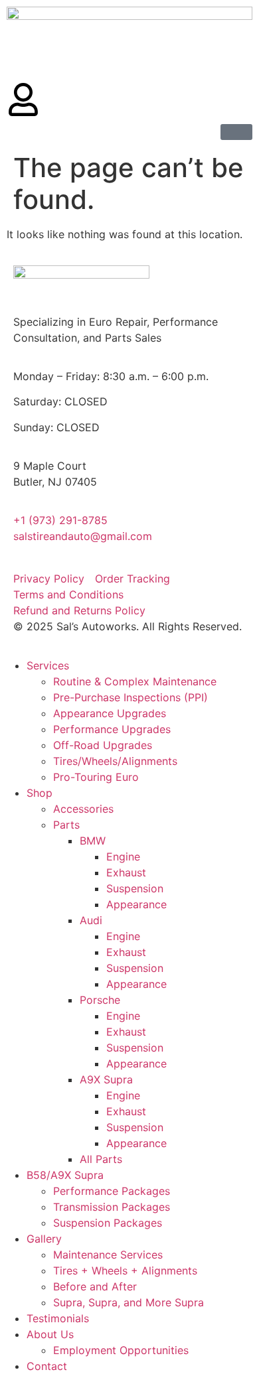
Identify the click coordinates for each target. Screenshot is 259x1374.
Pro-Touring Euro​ (96, 777)
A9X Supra (106, 1079)
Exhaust (126, 872)
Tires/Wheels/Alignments (115, 761)
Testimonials (58, 1318)
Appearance (136, 904)
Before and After (95, 1286)
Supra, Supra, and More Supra (128, 1302)
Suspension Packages (107, 1222)
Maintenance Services (108, 1254)
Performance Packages (111, 1191)
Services (48, 665)
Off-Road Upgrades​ (102, 745)
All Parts (101, 1159)
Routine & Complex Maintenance (134, 681)
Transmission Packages (111, 1206)
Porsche (100, 999)
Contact (47, 1366)
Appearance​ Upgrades (109, 713)
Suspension (134, 888)
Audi (91, 920)
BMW (93, 840)
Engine (123, 856)
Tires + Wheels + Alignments (125, 1270)
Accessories (83, 808)
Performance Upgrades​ (112, 729)
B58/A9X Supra (65, 1175)
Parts (66, 824)
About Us (50, 1334)
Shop (39, 792)
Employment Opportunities (121, 1350)
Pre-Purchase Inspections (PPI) (130, 697)
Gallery (44, 1238)
